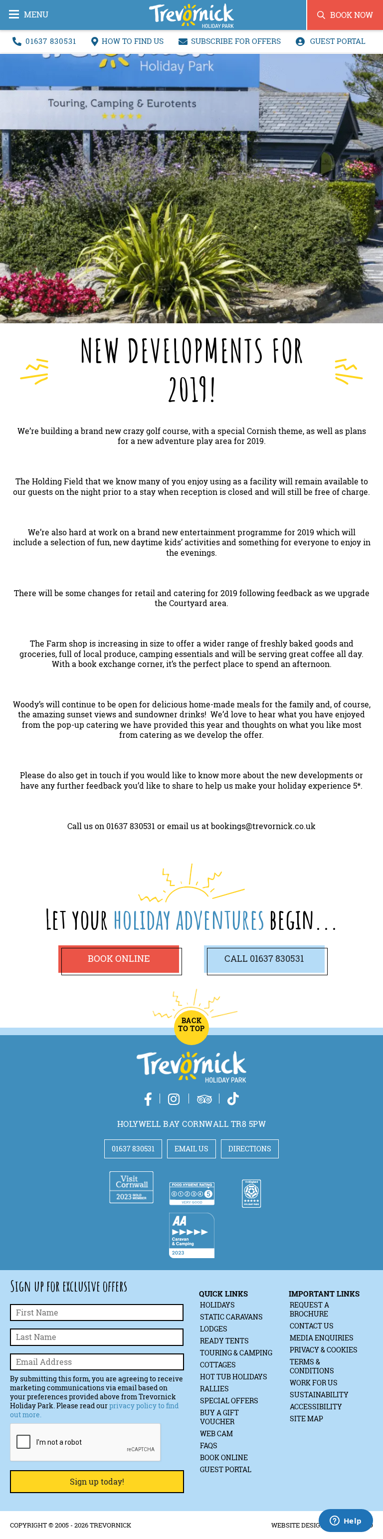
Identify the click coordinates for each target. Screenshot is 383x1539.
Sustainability (319, 1394)
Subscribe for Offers (236, 41)
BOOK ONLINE (224, 1457)
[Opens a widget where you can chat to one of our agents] (345, 1521)
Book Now (351, 14)
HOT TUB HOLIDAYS (233, 1376)
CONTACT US (312, 1325)
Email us (191, 1148)
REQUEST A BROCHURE (309, 1309)
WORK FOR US (314, 1382)
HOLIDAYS (217, 1305)
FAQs (208, 1445)
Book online (119, 958)
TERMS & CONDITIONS (312, 1366)
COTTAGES (218, 1364)
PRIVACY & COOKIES (324, 1349)
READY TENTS (224, 1340)
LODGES (213, 1328)
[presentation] (86, 1442)
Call (264, 958)
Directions (249, 1148)
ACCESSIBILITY (316, 1406)
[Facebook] (148, 1099)
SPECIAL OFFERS (229, 1400)
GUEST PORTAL (225, 1469)
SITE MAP (306, 1418)
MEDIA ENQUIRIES (322, 1337)
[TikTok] (233, 1098)
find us (133, 41)
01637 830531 (50, 41)
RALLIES (214, 1388)
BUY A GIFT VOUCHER (219, 1417)
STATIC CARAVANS (231, 1316)
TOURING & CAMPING (236, 1352)
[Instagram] (174, 1099)
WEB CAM (216, 1433)
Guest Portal (337, 41)
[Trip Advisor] (204, 1099)
